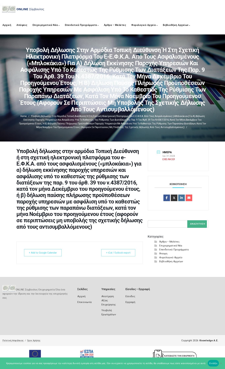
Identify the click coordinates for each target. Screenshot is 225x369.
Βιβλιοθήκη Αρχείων (176, 25)
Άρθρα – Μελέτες (115, 25)
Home (23, 116)
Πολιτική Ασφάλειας (13, 340)
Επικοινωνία (84, 302)
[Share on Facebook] (166, 198)
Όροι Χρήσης (33, 340)
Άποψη (163, 253)
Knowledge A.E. (208, 340)
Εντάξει (213, 363)
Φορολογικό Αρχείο (144, 25)
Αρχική (6, 25)
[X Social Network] (174, 198)
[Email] (189, 198)
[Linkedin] (181, 198)
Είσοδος (130, 296)
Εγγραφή (130, 302)
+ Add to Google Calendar (43, 252)
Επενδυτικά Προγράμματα (81, 25)
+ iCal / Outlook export (118, 252)
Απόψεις (21, 25)
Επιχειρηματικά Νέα (46, 25)
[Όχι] (221, 365)
